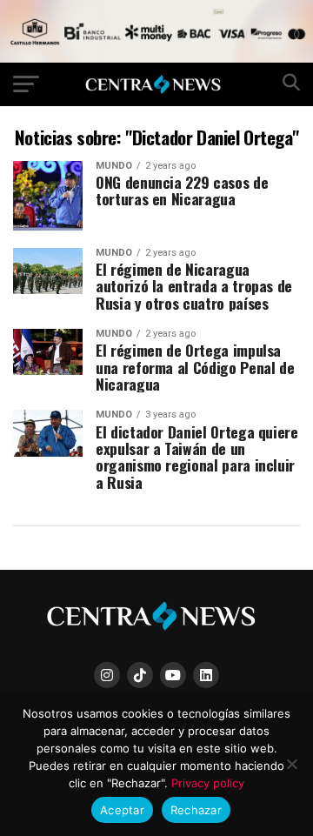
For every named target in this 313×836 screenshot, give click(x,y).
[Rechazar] (291, 763)
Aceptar (122, 810)
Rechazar (196, 810)
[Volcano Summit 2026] (156, 58)
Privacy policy (207, 783)
